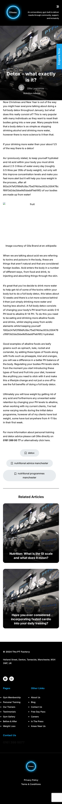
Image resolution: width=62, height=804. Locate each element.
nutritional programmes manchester (31, 475)
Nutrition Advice (31, 93)
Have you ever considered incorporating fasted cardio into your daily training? (31, 619)
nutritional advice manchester (31, 463)
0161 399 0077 (14, 742)
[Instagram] (11, 678)
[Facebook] (5, 678)
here (47, 440)
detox (31, 452)
